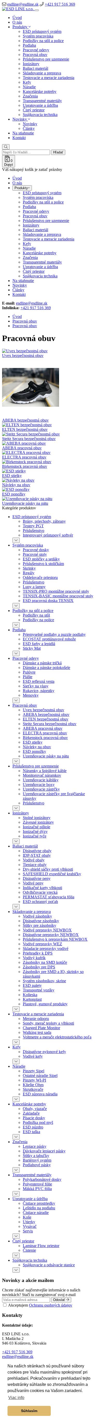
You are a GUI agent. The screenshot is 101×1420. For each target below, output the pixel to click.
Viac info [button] (16, 1397)
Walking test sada (37, 1032)
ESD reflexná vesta (38, 681)
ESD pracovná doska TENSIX (48, 600)
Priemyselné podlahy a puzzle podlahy (54, 634)
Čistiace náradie (36, 1212)
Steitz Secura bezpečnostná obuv (29, 438)
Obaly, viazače (35, 1108)
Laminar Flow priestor (41, 1245)
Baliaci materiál (35, 68)
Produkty (20, 27)
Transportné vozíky (38, 990)
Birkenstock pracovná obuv (24, 466)
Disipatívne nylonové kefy (44, 1051)
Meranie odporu (36, 1018)
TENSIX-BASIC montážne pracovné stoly (58, 596)
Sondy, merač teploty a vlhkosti (48, 1023)
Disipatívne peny (37, 878)
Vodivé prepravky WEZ (42, 944)
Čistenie (29, 1250)
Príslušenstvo (33, 530)
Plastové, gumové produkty (45, 1004)
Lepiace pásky (34, 1146)
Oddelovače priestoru (40, 577)
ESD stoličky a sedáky (41, 559)
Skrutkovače (33, 1089)
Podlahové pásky (37, 1165)
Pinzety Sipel (33, 1071)
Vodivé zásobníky (37, 916)
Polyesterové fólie (37, 1184)
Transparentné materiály (42, 101)
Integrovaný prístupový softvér (48, 535)
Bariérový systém (37, 1160)
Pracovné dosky (36, 550)
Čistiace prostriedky (39, 1203)
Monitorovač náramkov (42, 775)
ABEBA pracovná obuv (22, 448)
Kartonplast (32, 999)
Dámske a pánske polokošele (46, 667)
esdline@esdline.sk (23, 4)
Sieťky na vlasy (35, 686)
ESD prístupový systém (42, 31)
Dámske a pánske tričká (42, 663)
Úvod (17, 17)
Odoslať (59, 1300)
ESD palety (32, 985)
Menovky (31, 695)
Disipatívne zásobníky (41, 921)
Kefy (27, 82)
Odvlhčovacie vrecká (40, 892)
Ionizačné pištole (36, 827)
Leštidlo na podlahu (39, 1208)
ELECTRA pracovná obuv (24, 457)
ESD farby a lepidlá (39, 643)
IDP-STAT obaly (37, 855)
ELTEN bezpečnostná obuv (25, 429)
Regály (28, 573)
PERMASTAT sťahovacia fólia (48, 897)
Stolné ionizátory (37, 817)
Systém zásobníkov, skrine (44, 981)
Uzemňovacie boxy (39, 784)
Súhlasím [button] (29, 1411)
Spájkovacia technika (40, 114)
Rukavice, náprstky (38, 690)
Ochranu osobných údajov (50, 1305)
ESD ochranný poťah (40, 901)
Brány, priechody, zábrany (44, 521)
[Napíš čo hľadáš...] (6, 147)
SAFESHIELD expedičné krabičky (52, 874)
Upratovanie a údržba (40, 105)
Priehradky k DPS (38, 953)
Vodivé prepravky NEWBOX (47, 930)
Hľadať (58, 152)
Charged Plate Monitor (41, 1028)
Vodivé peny (33, 883)
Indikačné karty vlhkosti (42, 888)
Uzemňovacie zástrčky (41, 789)
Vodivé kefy (33, 1056)
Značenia (30, 96)
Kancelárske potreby (39, 91)
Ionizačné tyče (34, 836)
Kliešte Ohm (33, 1085)
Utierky (29, 1222)
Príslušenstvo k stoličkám (43, 563)
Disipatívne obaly (37, 851)
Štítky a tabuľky (36, 1155)
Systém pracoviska (38, 36)
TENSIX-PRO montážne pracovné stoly (56, 591)
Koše (27, 1217)
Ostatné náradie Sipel (40, 1075)
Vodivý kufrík (34, 958)
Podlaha (29, 45)
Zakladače (31, 1113)
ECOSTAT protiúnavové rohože (49, 639)
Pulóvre (29, 672)
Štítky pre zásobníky (39, 925)
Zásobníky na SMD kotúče (45, 962)
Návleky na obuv (16, 485)
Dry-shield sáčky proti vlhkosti (48, 869)
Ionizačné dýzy (35, 831)
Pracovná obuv (35, 54)
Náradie (29, 87)
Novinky (20, 119)
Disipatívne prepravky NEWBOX (51, 934)
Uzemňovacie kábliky (41, 780)
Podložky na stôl (36, 615)
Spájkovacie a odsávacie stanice (49, 1265)
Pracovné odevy (36, 50)
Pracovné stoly (35, 554)
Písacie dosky (34, 1118)
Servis (28, 1231)
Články (29, 128)
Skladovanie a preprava (42, 73)
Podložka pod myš (38, 1122)
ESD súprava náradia (40, 1094)
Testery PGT (33, 526)
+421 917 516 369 (60, 4)
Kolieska (30, 995)
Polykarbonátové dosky (42, 1179)
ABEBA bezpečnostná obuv (25, 420)
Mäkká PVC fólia (37, 1188)
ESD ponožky (13, 494)
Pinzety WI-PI (34, 1080)
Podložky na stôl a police (43, 40)
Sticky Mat (32, 648)
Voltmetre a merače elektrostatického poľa (57, 1037)
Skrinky (29, 568)
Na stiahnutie (23, 133)
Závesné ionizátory (38, 822)
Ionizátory (31, 64)
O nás (17, 22)
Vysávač (30, 1226)
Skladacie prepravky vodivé (45, 948)
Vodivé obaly (34, 860)
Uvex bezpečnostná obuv (23, 355)
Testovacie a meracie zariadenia (48, 77)
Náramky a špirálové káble (45, 771)
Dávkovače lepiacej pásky (44, 1151)
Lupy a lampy (34, 587)
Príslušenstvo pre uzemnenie (46, 59)
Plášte (27, 677)
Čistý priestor (34, 110)
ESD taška (31, 1132)
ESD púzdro (33, 1127)
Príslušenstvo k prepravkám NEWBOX (55, 939)
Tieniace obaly (35, 864)
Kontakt (19, 137)
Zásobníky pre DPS (39, 967)
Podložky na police (38, 620)
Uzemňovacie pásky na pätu (25, 503)
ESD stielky (12, 475)
